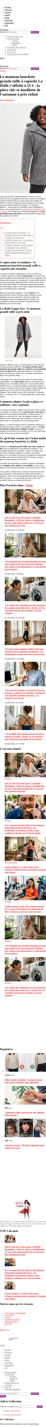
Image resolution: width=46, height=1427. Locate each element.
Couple (8, 12)
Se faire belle (13, 39)
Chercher (35, 32)
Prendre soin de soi (16, 47)
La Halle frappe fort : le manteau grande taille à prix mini (19, 241)
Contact (7, 1317)
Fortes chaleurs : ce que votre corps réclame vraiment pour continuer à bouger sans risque (25, 869)
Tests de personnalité (18, 54)
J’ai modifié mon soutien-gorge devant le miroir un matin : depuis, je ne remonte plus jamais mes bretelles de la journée (24, 736)
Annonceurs (9, 1315)
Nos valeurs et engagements (15, 1313)
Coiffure (9, 20)
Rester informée (15, 36)
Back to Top (4, 1330)
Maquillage (16, 43)
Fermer (2, 1345)
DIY (6, 25)
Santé (7, 15)
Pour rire (11, 52)
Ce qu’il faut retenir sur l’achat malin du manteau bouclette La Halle (18, 252)
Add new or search (7, 1406)
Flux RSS (8, 1324)
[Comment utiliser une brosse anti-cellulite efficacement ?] (25, 1095)
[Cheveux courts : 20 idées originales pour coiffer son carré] (25, 1128)
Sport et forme (12, 862)
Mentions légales (11, 1322)
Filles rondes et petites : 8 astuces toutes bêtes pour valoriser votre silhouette (23, 1081)
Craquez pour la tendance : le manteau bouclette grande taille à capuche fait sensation (19, 235)
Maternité (9, 23)
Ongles (14, 45)
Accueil (8, 7)
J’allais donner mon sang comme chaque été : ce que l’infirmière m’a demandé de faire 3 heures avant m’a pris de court (24, 909)
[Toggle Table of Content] (2, 228)
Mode (7, 17)
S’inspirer (11, 49)
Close (3, 1396)
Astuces (8, 10)
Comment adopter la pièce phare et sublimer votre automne (19, 246)
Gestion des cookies (12, 1319)
